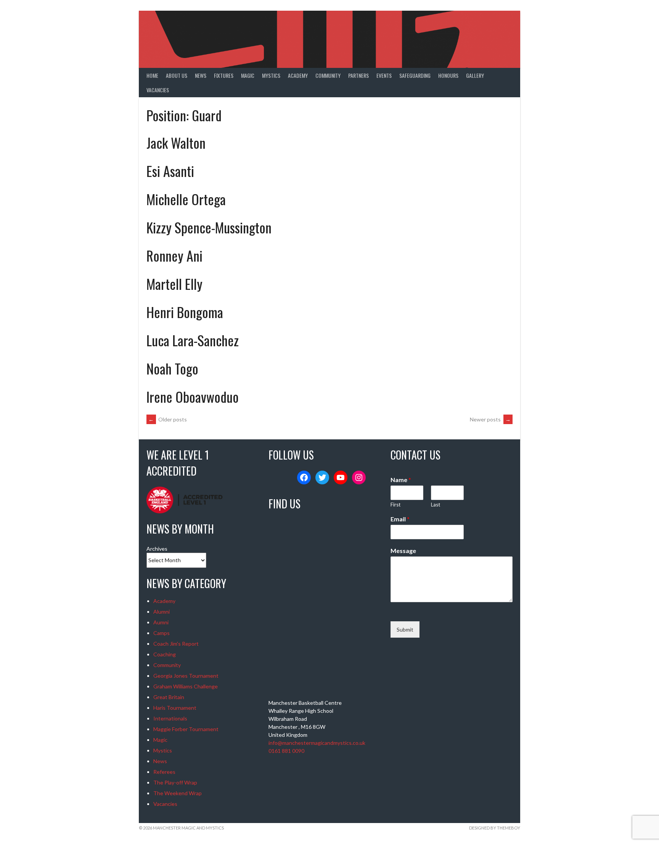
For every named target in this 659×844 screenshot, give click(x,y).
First (395, 505)
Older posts (167, 419)
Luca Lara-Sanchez (192, 340)
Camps (161, 633)
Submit (405, 629)
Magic (247, 75)
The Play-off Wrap (175, 782)
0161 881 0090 (286, 751)
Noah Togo (172, 368)
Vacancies (157, 90)
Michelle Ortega (186, 199)
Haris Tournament (174, 707)
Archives (156, 548)
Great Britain (168, 697)
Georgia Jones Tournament (186, 675)
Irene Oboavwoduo (192, 396)
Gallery (475, 75)
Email (400, 518)
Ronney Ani (174, 255)
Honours (448, 75)
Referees (164, 771)
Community (328, 75)
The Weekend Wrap (177, 793)
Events (384, 75)
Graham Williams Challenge (185, 686)
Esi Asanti (170, 171)
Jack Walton (176, 142)
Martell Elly (174, 283)
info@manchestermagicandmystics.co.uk (316, 743)
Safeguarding (415, 75)
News (200, 75)
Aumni (161, 622)
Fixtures (223, 75)
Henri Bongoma (184, 312)
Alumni (161, 611)
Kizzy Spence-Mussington (209, 227)
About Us (176, 75)
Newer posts (490, 419)
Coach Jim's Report (176, 643)
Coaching (164, 654)
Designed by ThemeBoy (494, 827)
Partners (358, 75)
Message (403, 550)
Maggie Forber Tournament (186, 729)
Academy (298, 75)
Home (152, 75)
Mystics (271, 75)
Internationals (170, 718)
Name (401, 479)
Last (435, 505)
